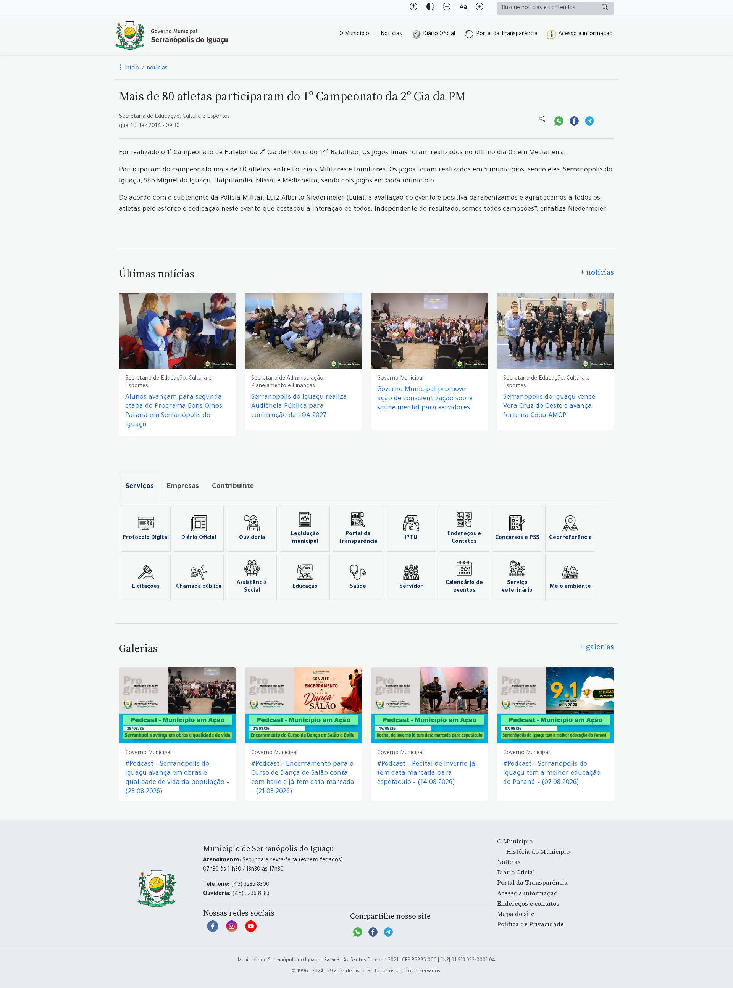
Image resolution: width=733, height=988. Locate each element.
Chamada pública (198, 587)
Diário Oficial (439, 34)
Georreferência (570, 538)
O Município (354, 34)
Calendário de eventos (464, 587)
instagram (231, 930)
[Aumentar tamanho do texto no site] (479, 8)
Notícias (391, 34)
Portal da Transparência (507, 34)
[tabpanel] (366, 553)
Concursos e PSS (517, 538)
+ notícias (597, 272)
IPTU (411, 538)
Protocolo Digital (146, 538)
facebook (212, 930)
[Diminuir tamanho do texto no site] (446, 8)
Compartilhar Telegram (589, 120)
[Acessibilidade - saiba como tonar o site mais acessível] (413, 8)
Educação (305, 587)
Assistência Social (252, 587)
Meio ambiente (570, 587)
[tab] (139, 487)
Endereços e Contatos (464, 538)
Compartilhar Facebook (574, 120)
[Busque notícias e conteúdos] (605, 8)
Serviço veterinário (517, 587)
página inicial (172, 35)
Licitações (146, 587)
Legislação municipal (305, 538)
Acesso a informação (586, 34)
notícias (157, 69)
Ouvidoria (252, 538)
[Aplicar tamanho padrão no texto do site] (463, 8)
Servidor (411, 587)
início (131, 69)
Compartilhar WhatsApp (559, 120)
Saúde (358, 587)
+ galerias (597, 646)
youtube (250, 930)
